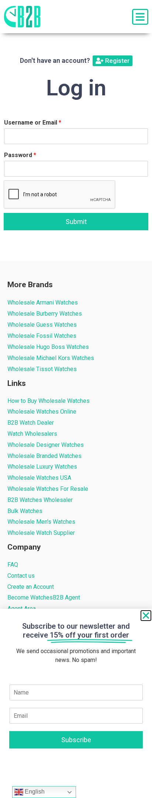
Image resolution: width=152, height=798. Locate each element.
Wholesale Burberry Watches (44, 313)
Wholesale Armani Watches (42, 302)
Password (20, 155)
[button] (146, 615)
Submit (76, 221)
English (34, 791)
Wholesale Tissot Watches (42, 369)
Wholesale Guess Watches (42, 324)
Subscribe (76, 740)
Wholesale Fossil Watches (41, 335)
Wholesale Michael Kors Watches (50, 357)
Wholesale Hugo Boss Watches (48, 346)
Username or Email (32, 122)
